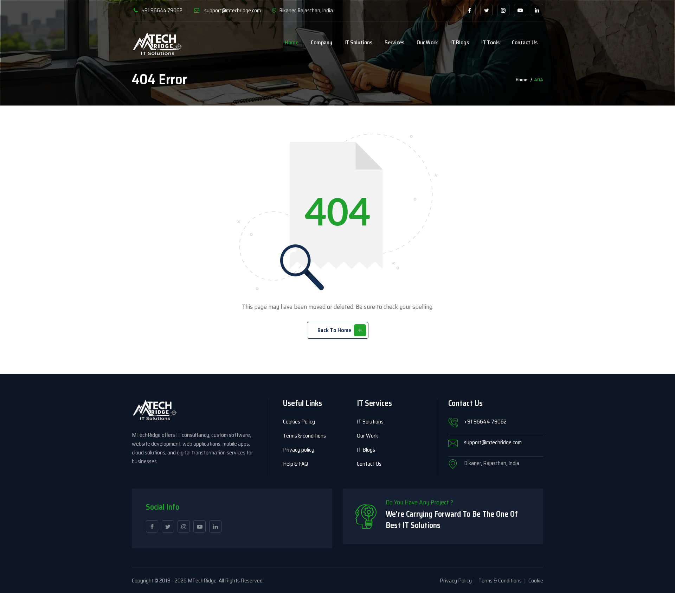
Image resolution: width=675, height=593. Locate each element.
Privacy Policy (456, 580)
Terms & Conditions (500, 580)
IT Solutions (358, 42)
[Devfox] (158, 44)
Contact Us (369, 463)
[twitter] (486, 10)
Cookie (535, 580)
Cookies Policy (299, 421)
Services (394, 42)
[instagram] (503, 10)
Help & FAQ (295, 463)
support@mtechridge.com (232, 10)
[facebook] (469, 10)
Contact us (525, 42)
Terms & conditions (304, 435)
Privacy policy (298, 449)
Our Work (427, 42)
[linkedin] (537, 10)
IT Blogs (459, 42)
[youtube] (520, 10)
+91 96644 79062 (162, 10)
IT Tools (490, 42)
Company (321, 42)
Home (291, 42)
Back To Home (334, 330)
